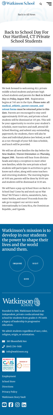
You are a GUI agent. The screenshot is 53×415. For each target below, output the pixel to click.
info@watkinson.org (17, 351)
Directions (7, 386)
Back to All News (26, 14)
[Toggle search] (41, 4)
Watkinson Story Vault (14, 397)
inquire (17, 263)
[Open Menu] (49, 3)
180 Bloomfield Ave (17, 341)
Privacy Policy (9, 391)
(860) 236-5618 (13, 346)
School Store (8, 381)
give (26, 279)
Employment (9, 376)
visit (35, 263)
